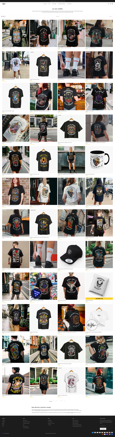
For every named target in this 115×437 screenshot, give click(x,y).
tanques (3, 424)
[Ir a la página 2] (64, 400)
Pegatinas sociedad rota (61, 79)
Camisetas (3, 420)
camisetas (36, 410)
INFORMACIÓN (69, 3)
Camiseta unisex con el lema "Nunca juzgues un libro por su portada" (67, 332)
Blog (23, 424)
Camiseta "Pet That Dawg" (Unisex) (34, 79)
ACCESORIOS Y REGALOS (61, 3)
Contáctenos (49, 424)
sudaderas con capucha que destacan (42, 410)
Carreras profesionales (26, 427)
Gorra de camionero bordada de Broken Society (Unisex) (65, 268)
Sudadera (3, 421)
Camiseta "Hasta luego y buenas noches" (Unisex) (64, 47)
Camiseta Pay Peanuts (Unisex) (34, 332)
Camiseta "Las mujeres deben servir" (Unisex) (36, 363)
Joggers (3, 423)
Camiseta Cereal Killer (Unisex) (90, 237)
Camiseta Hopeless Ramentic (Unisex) (7, 395)
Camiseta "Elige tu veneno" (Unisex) (7, 300)
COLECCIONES (54, 3)
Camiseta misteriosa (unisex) (89, 300)
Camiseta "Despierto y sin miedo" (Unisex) (35, 47)
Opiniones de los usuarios (26, 421)
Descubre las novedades (70, 412)
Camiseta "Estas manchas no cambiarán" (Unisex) (92, 395)
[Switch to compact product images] (4, 16)
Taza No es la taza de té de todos (90, 174)
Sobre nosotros (25, 420)
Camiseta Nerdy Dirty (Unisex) (62, 300)
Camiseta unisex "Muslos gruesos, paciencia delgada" (93, 205)
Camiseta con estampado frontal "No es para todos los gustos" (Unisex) (39, 237)
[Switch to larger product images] (1, 16)
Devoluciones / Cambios (51, 423)
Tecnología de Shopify (53, 433)
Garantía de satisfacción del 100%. (77, 426)
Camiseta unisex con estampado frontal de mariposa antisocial (66, 174)
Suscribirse (103, 428)
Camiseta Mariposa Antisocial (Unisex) (90, 47)
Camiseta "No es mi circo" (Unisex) (6, 47)
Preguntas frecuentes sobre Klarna (77, 424)
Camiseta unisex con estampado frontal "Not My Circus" (9, 205)
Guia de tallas (50, 420)
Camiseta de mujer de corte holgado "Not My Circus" (65, 142)
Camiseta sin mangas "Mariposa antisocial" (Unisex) (36, 395)
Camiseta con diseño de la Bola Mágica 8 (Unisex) (36, 300)
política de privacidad (75, 421)
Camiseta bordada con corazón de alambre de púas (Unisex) (93, 332)
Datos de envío (50, 421)
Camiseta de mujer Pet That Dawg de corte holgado (64, 363)
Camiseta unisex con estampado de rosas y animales (9, 268)
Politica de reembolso (75, 423)
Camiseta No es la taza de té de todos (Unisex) (8, 79)
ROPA (49, 3)
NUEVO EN (45, 3)
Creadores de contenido (26, 423)
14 (61, 400)
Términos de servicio (75, 420)
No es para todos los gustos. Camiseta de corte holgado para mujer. (67, 205)
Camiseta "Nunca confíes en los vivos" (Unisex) (8, 332)
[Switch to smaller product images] (3, 16)
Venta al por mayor (25, 426)
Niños (3, 426)
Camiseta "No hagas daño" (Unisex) (7, 363)
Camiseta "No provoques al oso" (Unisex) (7, 174)
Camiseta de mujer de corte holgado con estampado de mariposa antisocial (95, 142)
